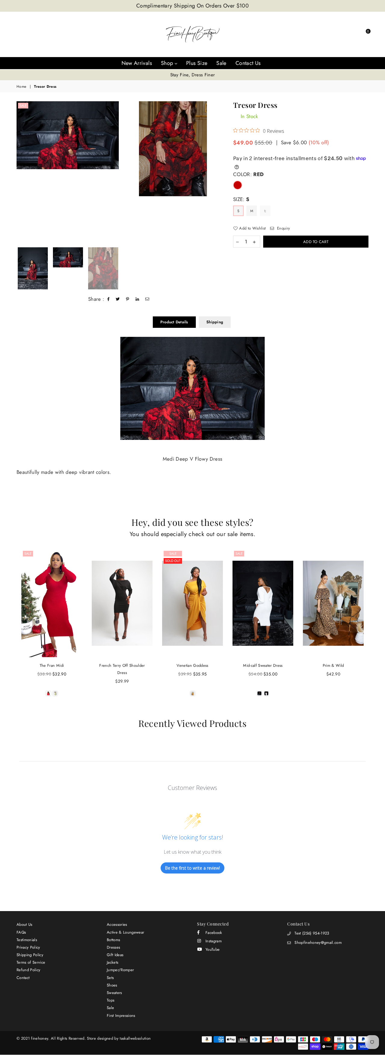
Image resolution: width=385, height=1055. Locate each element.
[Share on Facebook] (108, 299)
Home (21, 86)
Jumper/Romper (120, 970)
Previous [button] (19, 172)
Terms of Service (31, 962)
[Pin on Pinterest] (128, 299)
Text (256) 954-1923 (311, 933)
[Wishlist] (351, 34)
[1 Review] (51, 603)
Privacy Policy (28, 947)
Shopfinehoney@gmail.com (318, 942)
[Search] (331, 34)
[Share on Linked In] (137, 299)
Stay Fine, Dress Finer (192, 75)
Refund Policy (28, 970)
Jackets (112, 962)
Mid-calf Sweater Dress (262, 665)
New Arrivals (137, 63)
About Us (24, 924)
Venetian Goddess (192, 665)
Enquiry (283, 228)
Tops (110, 1000)
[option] (192, 75)
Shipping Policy (30, 955)
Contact (23, 977)
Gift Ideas (115, 955)
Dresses (113, 947)
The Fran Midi (52, 665)
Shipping (214, 322)
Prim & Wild (333, 665)
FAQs (21, 932)
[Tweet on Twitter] (118, 299)
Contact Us (248, 63)
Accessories (117, 924)
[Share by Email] (147, 299)
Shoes (112, 985)
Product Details (174, 322)
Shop (168, 63)
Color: (248, 174)
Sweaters (114, 993)
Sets (110, 977)
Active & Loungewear (125, 932)
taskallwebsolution (135, 1038)
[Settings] (341, 34)
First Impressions (121, 1015)
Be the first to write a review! (192, 868)
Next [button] (219, 172)
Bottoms (113, 940)
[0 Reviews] (192, 603)
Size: (241, 199)
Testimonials (27, 940)
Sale (221, 63)
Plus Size (196, 63)
